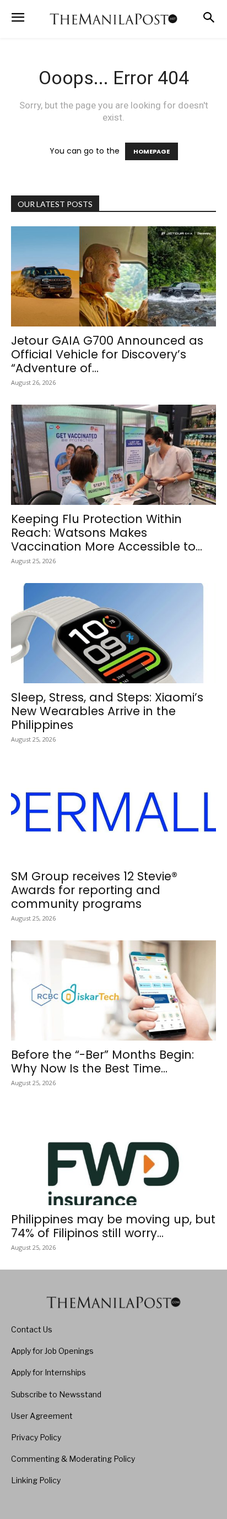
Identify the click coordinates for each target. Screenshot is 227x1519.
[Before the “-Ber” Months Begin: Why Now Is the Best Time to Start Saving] (113, 990)
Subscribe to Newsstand (56, 1394)
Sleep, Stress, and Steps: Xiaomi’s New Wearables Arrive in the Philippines (107, 711)
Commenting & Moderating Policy (73, 1458)
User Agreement (42, 1415)
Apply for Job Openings (52, 1350)
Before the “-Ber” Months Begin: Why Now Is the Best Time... (102, 1061)
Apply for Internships (48, 1372)
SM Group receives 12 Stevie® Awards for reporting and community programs (94, 890)
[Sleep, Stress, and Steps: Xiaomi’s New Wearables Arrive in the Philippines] (113, 633)
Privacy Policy (36, 1437)
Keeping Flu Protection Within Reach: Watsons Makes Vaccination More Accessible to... (106, 532)
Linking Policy (36, 1480)
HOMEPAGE (151, 151)
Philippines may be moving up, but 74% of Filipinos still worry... (113, 1226)
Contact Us (31, 1329)
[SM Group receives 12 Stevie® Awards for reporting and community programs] (113, 811)
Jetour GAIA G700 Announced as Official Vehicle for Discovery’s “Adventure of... (107, 354)
